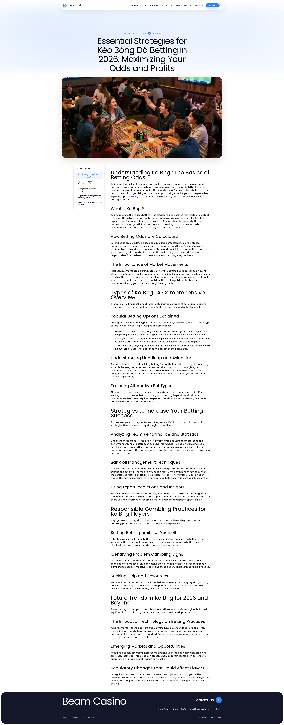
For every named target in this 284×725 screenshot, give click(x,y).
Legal (219, 717)
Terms (212, 717)
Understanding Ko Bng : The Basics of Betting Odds (88, 176)
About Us (196, 717)
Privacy (205, 717)
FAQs (183, 709)
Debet (150, 677)
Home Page (163, 709)
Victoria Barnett (157, 33)
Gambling (126, 33)
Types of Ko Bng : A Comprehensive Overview (87, 183)
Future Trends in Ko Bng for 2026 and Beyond (90, 204)
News (175, 709)
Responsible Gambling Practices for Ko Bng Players (89, 197)
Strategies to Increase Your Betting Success (87, 190)
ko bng (134, 196)
